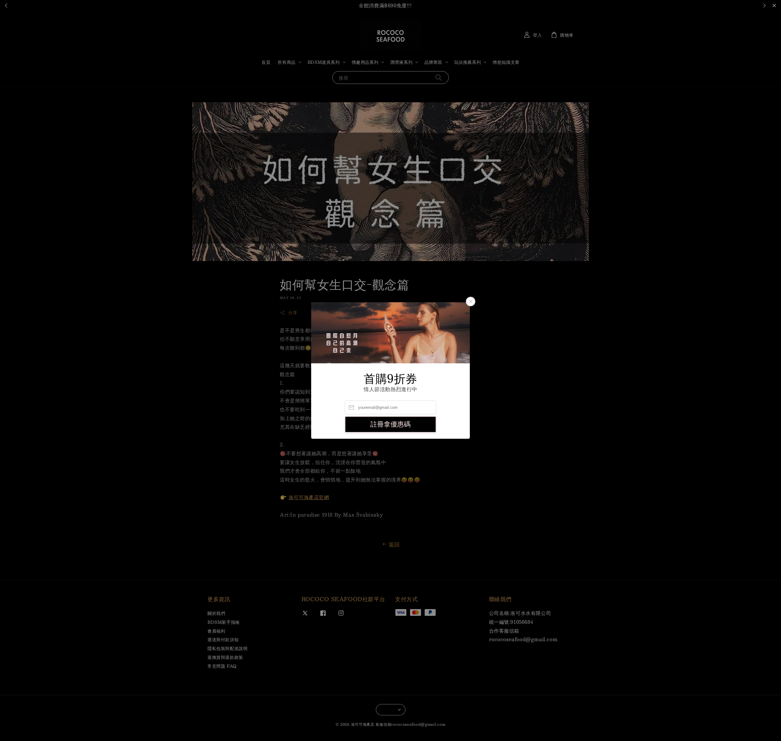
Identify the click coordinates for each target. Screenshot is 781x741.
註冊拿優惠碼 (390, 424)
